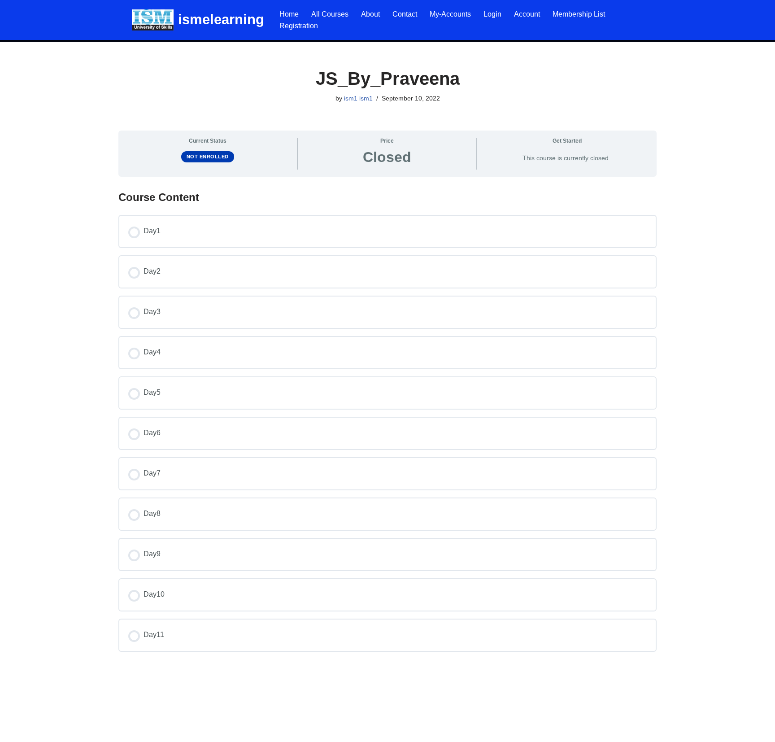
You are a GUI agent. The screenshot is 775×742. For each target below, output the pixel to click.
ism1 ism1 (358, 98)
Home (289, 14)
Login (492, 14)
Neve (15, 730)
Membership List (579, 14)
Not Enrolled (208, 156)
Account (527, 14)
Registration (298, 26)
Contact (404, 14)
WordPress (86, 730)
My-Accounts (450, 14)
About (370, 14)
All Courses (329, 14)
